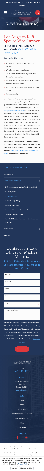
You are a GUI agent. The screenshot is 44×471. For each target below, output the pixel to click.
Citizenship (22, 409)
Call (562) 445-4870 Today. (20, 51)
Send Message (22, 349)
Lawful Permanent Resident (22, 414)
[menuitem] (22, 174)
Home (22, 400)
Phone (7, 289)
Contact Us (22, 427)
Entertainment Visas (22, 418)
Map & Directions (22, 390)
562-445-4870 (22, 371)
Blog (22, 423)
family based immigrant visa (14, 110)
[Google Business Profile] (26, 437)
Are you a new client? (11, 303)
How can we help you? (12, 310)
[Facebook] (17, 437)
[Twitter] (22, 437)
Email (6, 296)
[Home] (21, 13)
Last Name (8, 282)
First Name (8, 274)
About (22, 405)
